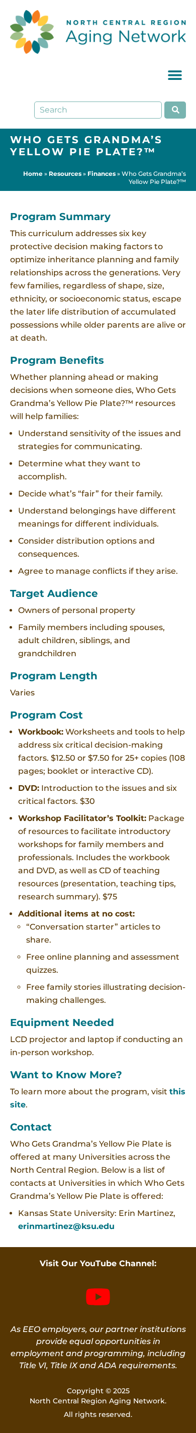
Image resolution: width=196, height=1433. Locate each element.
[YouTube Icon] (98, 1296)
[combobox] (98, 110)
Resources (65, 173)
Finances (101, 173)
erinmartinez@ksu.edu (66, 1226)
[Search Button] (175, 110)
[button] (174, 75)
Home (33, 173)
